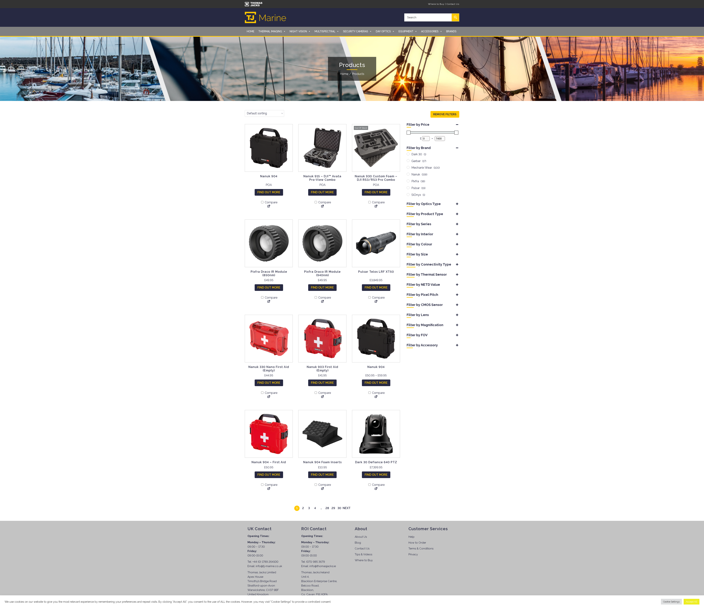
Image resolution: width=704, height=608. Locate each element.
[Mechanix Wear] (408, 167)
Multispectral (325, 31)
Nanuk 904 (268, 176)
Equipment (406, 31)
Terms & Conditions (420, 548)
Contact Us (453, 4)
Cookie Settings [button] (671, 601)
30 (339, 508)
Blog (358, 542)
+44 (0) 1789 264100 (265, 561)
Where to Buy (436, 4)
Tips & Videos (363, 554)
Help (411, 536)
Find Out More (268, 192)
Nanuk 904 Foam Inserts (322, 462)
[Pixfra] (408, 180)
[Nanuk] (408, 174)
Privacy (413, 554)
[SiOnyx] (408, 194)
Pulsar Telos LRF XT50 (376, 271)
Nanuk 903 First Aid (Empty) (322, 368)
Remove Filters (444, 114)
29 (333, 508)
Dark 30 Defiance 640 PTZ (376, 462)
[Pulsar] (408, 187)
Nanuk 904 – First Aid (269, 462)
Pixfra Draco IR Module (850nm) (269, 273)
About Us (361, 536)
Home (250, 31)
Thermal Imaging (270, 31)
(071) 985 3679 (315, 561)
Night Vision (298, 31)
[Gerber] (408, 160)
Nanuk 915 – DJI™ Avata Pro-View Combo (322, 178)
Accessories (430, 31)
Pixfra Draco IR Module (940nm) (322, 273)
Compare (270, 202)
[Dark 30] (408, 154)
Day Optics (383, 31)
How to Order (417, 542)
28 (327, 508)
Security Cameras (355, 31)
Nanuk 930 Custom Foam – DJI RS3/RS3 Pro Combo (376, 178)
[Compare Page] (268, 206)
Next (347, 508)
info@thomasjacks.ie (322, 566)
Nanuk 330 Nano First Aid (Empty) (268, 368)
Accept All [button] (691, 601)
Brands (451, 31)
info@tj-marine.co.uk (269, 566)
